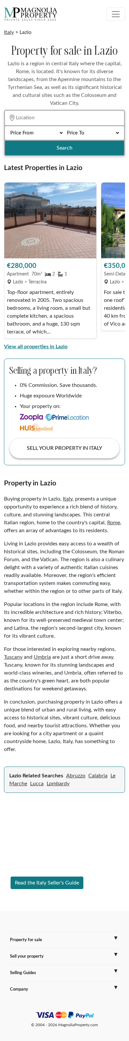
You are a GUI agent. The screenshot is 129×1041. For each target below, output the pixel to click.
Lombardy (58, 783)
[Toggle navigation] (116, 14)
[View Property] (50, 220)
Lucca (37, 783)
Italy (9, 32)
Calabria (98, 775)
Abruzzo (75, 775)
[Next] (117, 261)
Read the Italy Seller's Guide (47, 882)
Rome (113, 522)
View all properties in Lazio (35, 346)
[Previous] (12, 261)
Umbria (42, 657)
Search (64, 148)
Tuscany (13, 657)
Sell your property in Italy (64, 448)
